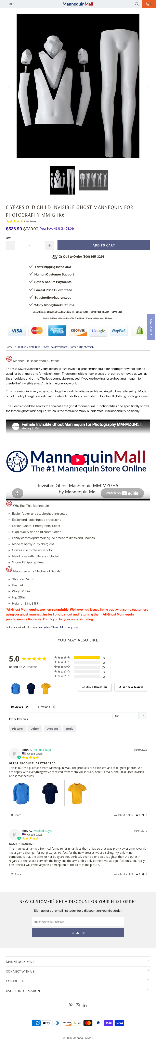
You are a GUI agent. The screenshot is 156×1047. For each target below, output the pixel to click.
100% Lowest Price (55, 347)
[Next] (147, 87)
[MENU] (2, 4)
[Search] (137, 4)
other (34, 729)
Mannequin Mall (83, 1038)
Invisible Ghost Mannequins (58, 627)
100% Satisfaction (82, 347)
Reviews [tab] (17, 707)
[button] (138, 815)
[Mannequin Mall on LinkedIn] (85, 1005)
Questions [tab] (43, 707)
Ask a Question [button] (96, 687)
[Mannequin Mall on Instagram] (78, 1005)
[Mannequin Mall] (78, 4)
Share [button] (17, 815)
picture (17, 729)
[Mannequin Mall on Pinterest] (71, 1005)
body (69, 729)
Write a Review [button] (133, 687)
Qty (8, 237)
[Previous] (9, 87)
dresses (52, 729)
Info (9, 347)
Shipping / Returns (27, 347)
